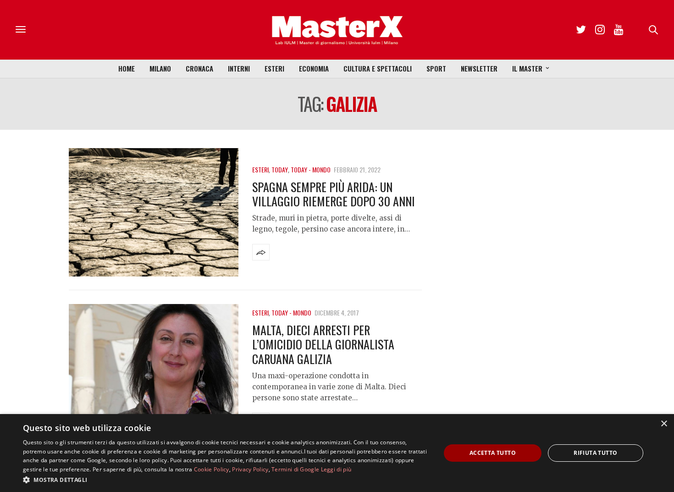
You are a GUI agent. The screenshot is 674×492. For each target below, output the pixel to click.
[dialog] (337, 453)
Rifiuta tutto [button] (595, 453)
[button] (225, 479)
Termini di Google (295, 469)
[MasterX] (337, 30)
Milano (160, 68)
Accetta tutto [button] (493, 453)
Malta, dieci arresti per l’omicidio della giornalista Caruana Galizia (323, 344)
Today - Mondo (311, 169)
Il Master (527, 68)
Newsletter (479, 68)
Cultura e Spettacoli (377, 68)
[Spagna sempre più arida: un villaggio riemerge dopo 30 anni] (153, 212)
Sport (436, 68)
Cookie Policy (211, 469)
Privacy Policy (250, 469)
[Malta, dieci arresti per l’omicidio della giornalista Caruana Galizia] (153, 368)
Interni (239, 68)
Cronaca (199, 68)
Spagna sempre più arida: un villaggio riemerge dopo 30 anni (333, 194)
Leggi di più (336, 469)
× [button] (663, 423)
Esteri (274, 68)
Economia (314, 68)
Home (126, 68)
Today (279, 169)
